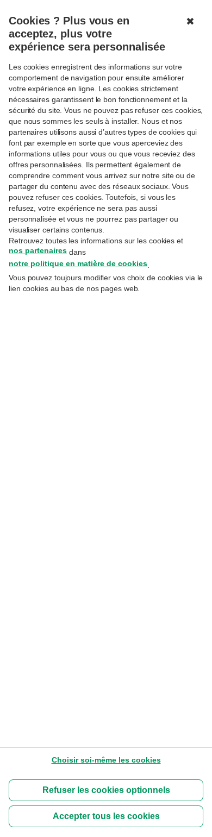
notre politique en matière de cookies (78, 263)
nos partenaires (38, 250)
